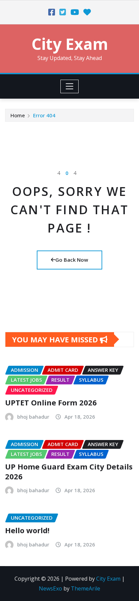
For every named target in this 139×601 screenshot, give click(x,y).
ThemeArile (85, 588)
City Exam (69, 43)
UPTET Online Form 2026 (51, 402)
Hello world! (27, 530)
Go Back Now (71, 259)
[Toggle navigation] (69, 86)
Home (17, 115)
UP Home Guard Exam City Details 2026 (69, 471)
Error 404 (44, 115)
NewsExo (50, 588)
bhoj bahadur (33, 416)
